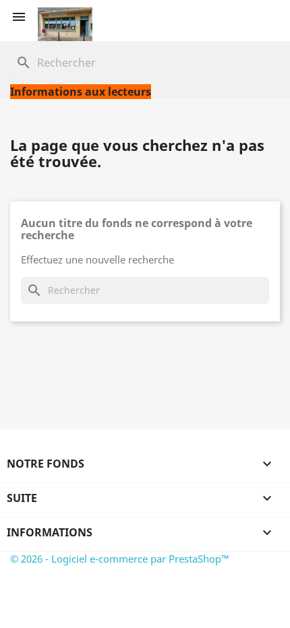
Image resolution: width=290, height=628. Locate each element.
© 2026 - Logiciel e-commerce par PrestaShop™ (119, 558)
